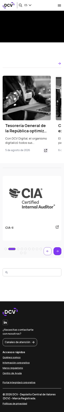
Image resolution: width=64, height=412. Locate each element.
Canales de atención (17, 342)
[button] (20, 5)
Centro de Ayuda (12, 373)
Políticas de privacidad (15, 403)
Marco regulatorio (13, 367)
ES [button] (26, 5)
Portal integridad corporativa (19, 382)
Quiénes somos (12, 357)
